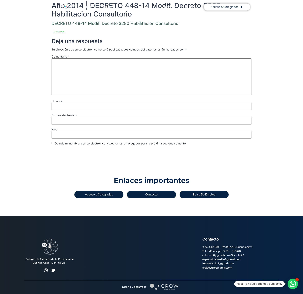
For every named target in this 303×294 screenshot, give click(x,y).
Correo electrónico (64, 115)
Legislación (168, 7)
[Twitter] (53, 270)
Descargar (59, 31)
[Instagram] (46, 270)
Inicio (89, 7)
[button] (293, 284)
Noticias (125, 7)
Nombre (57, 101)
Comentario (60, 56)
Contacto (191, 7)
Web (54, 129)
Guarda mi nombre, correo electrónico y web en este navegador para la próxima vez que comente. (120, 143)
